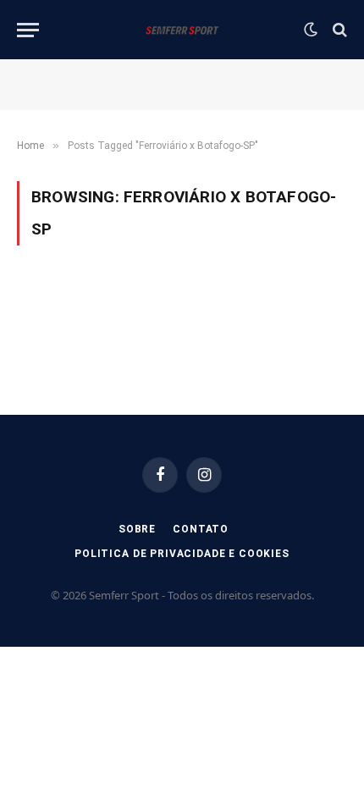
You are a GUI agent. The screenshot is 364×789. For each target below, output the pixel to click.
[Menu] (28, 30)
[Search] (338, 30)
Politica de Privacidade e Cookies (182, 554)
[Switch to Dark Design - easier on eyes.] (311, 29)
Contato (201, 529)
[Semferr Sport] (181, 29)
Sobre (137, 529)
